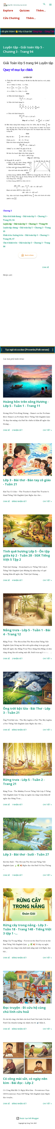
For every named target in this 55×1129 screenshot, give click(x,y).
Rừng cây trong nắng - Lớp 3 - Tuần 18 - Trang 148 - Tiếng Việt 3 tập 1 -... (27, 929)
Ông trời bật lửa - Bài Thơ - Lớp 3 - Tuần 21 (26, 710)
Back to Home (29, 255)
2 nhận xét (17, 430)
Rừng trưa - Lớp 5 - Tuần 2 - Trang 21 (24, 782)
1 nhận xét (17, 804)
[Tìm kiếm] (44, 4)
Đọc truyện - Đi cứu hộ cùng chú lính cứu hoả (24, 1009)
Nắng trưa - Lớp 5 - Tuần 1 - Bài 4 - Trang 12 (26, 632)
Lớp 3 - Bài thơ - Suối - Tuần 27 (26, 854)
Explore (8, 10)
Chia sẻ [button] (45, 267)
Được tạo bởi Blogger (29, 1118)
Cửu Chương (11, 18)
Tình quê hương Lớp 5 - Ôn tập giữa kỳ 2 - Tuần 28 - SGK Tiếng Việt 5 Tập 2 (26, 555)
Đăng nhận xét (19, 501)
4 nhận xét (17, 580)
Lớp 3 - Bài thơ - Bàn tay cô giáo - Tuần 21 (27, 482)
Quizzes (25, 10)
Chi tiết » (47, 430)
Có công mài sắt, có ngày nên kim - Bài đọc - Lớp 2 (25, 1081)
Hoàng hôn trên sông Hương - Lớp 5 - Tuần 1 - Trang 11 (26, 403)
